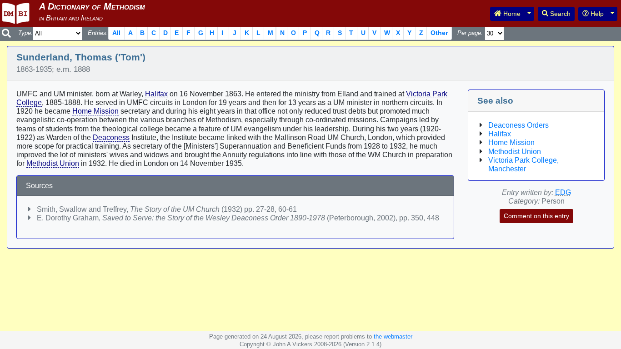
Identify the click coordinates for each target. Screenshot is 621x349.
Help (596, 13)
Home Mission (95, 111)
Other (439, 32)
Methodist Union (52, 163)
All (116, 32)
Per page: (470, 33)
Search (559, 13)
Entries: (98, 33)
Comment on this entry (536, 215)
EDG (563, 192)
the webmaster (393, 336)
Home (511, 13)
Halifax (156, 94)
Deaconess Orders (518, 125)
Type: (25, 33)
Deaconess (111, 137)
